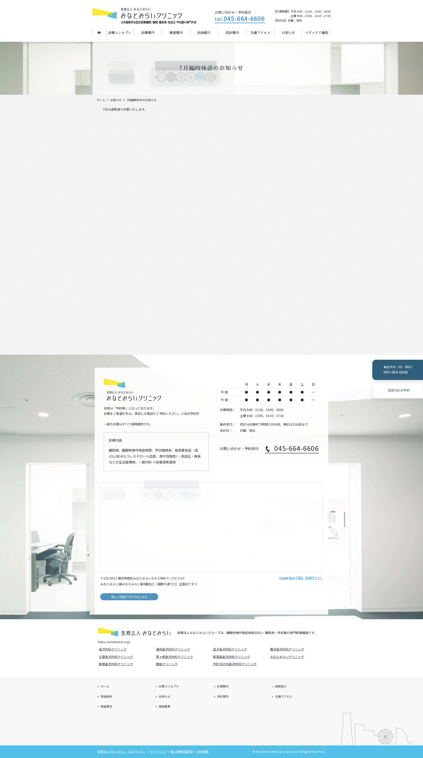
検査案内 (176, 32)
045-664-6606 (240, 18)
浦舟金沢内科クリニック (173, 649)
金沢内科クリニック (113, 649)
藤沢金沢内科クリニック (287, 649)
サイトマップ (158, 751)
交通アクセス (260, 32)
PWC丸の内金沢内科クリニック (235, 664)
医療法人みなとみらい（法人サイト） (122, 751)
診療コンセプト (119, 32)
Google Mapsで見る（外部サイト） (301, 578)
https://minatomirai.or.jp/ (114, 642)
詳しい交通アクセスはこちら (129, 597)
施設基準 (164, 706)
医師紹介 (204, 32)
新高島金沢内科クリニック (232, 656)
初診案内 (232, 32)
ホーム (99, 33)
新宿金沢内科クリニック (116, 664)
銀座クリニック (167, 664)
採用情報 (202, 751)
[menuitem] (99, 33)
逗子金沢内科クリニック (230, 649)
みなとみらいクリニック (287, 656)
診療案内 (147, 32)
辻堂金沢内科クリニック (116, 656)
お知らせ (288, 32)
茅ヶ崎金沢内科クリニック (175, 656)
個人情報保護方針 (182, 751)
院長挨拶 (106, 696)
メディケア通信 (316, 32)
